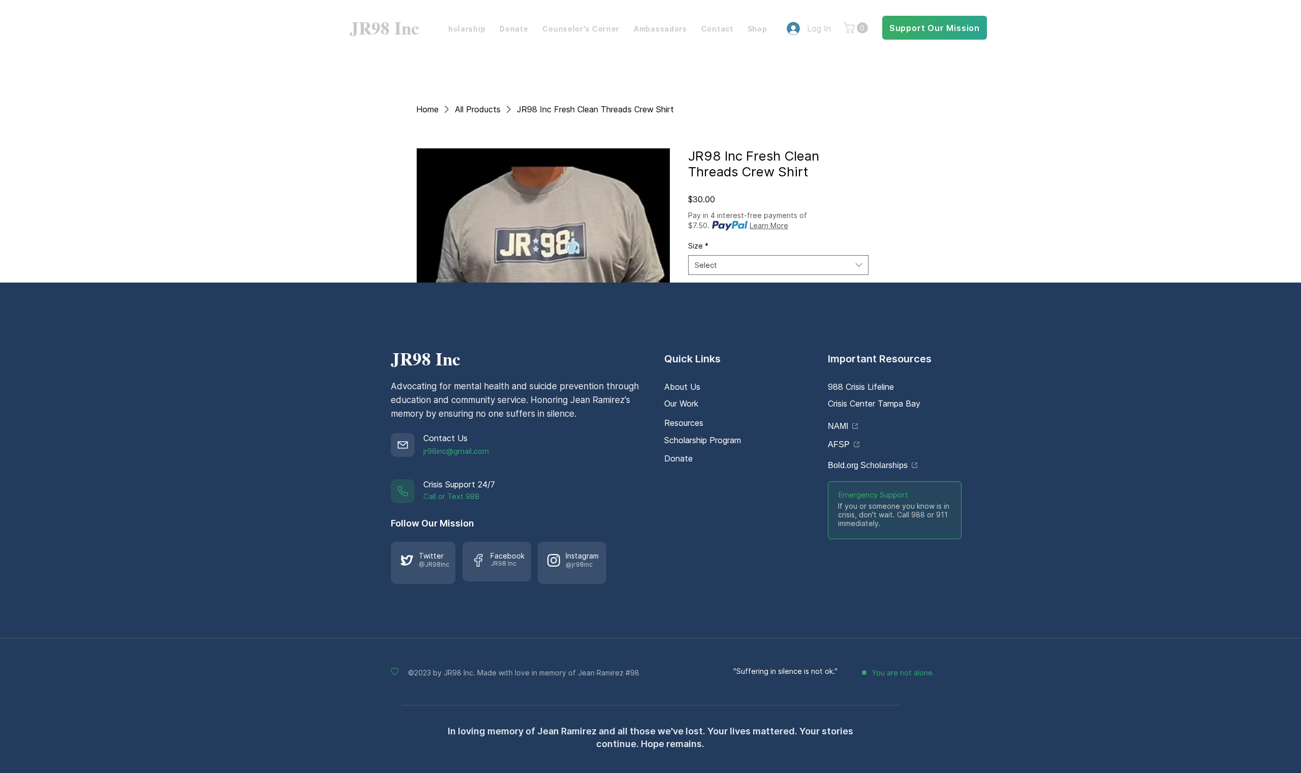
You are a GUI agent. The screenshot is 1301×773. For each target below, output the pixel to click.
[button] (857, 28)
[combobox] (778, 265)
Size (698, 245)
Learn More (769, 225)
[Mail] (403, 445)
